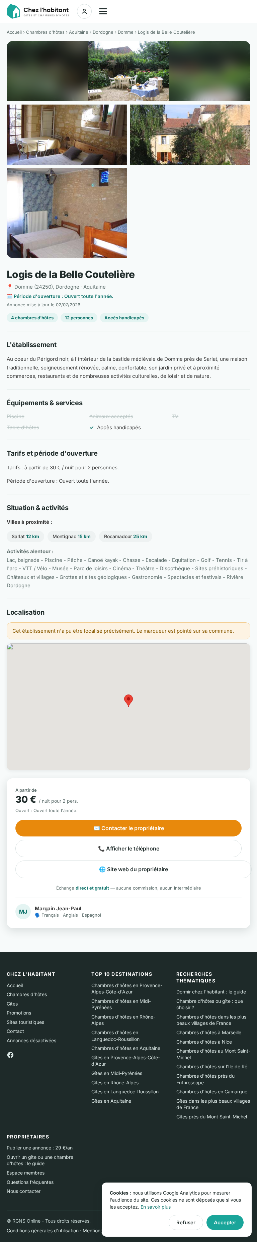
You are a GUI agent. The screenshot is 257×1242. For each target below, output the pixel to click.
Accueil (14, 32)
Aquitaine (78, 32)
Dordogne (103, 32)
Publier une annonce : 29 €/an (40, 1147)
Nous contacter (23, 1191)
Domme (126, 32)
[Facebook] (10, 1054)
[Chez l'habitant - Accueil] (38, 11)
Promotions (19, 1013)
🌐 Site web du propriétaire (133, 869)
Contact (15, 1031)
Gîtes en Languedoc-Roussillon (125, 1091)
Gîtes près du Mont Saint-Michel (211, 1116)
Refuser (185, 1222)
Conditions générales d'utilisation (43, 1230)
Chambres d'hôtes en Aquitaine (125, 1048)
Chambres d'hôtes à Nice (204, 1042)
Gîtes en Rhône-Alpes (115, 1082)
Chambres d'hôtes (45, 32)
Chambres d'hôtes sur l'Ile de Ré (211, 1066)
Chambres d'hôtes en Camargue (211, 1091)
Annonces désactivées (31, 1040)
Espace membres (26, 1173)
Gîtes (12, 1003)
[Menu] (103, 11)
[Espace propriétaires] (84, 11)
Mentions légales (101, 1230)
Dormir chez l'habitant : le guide (211, 991)
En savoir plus (156, 1207)
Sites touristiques (25, 1022)
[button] (128, 701)
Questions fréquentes (30, 1182)
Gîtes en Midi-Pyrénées (116, 1073)
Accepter (225, 1222)
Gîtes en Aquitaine (111, 1101)
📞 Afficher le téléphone (128, 848)
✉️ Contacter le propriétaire (128, 828)
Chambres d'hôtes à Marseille (208, 1032)
